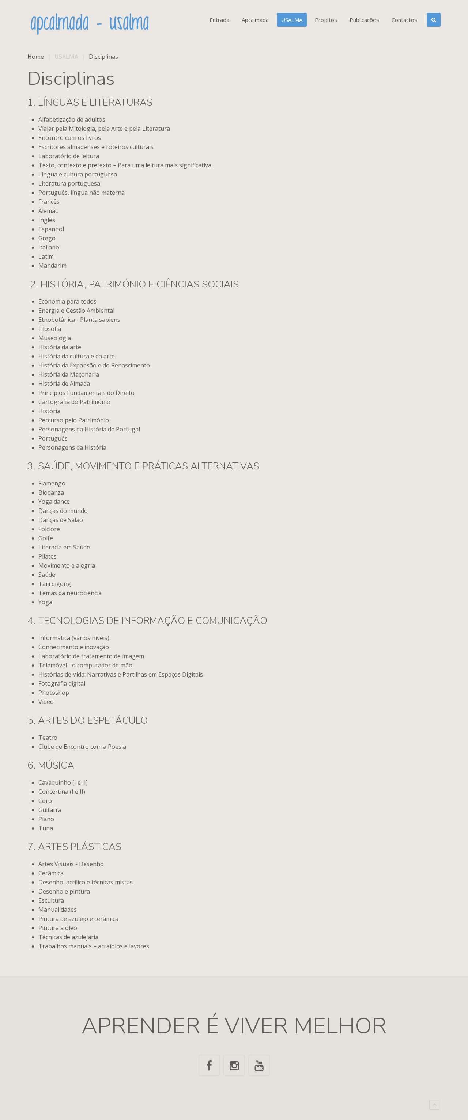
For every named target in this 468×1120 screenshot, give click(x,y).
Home (35, 57)
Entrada (219, 19)
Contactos (404, 19)
